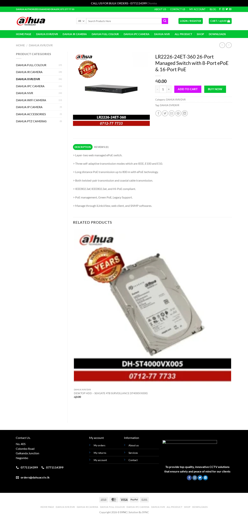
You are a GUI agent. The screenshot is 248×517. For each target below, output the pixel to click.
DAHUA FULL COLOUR (105, 34)
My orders (99, 445)
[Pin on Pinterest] (178, 113)
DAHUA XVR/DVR (47, 34)
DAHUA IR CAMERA (75, 34)
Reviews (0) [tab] (101, 147)
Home (20, 45)
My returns (100, 452)
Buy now (215, 89)
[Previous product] (228, 45)
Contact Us (177, 9)
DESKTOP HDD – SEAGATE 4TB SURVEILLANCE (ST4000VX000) (111, 393)
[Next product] (222, 45)
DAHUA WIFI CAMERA (31, 100)
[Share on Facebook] (158, 113)
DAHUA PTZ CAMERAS (31, 121)
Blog (213, 9)
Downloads (217, 34)
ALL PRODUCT (183, 34)
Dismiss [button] (152, 3)
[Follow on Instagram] (223, 9)
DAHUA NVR (162, 34)
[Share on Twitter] (165, 113)
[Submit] (165, 21)
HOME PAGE (23, 34)
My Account (197, 9)
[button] (190, 21)
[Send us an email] (230, 9)
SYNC (145, 512)
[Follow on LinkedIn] (205, 477)
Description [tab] (83, 147)
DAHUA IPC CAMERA (137, 34)
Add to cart (188, 89)
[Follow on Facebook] (220, 9)
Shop (200, 34)
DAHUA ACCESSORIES (31, 114)
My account (100, 460)
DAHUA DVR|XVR (169, 105)
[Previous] (76, 132)
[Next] (86, 132)
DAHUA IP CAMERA (29, 107)
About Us (160, 9)
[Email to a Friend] (172, 113)
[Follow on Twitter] (227, 9)
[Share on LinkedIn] (185, 113)
